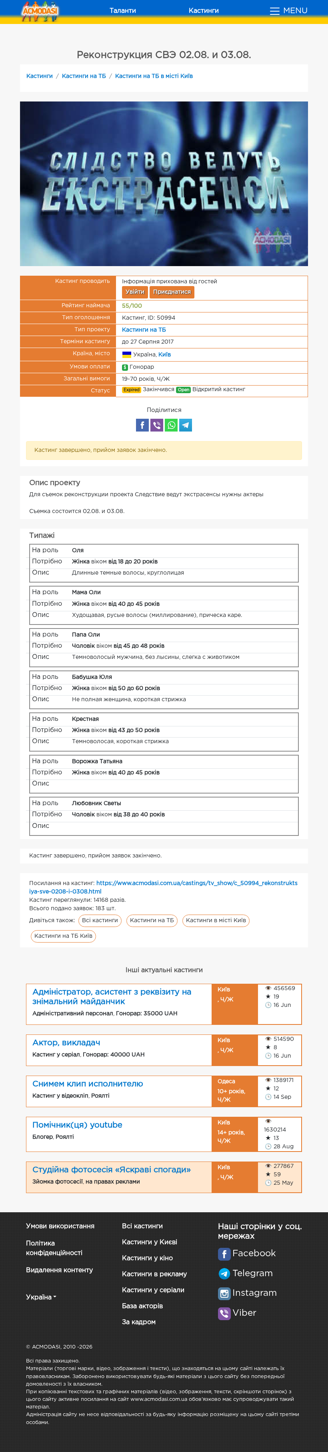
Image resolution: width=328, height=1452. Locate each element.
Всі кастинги (100, 920)
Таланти (123, 11)
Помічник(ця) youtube (77, 1125)
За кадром (139, 1322)
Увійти (135, 292)
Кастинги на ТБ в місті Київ (154, 76)
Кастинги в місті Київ (216, 920)
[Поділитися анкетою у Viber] (156, 425)
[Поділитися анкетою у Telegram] (185, 425)
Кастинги (204, 11)
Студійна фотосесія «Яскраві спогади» (111, 1170)
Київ (164, 354)
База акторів (142, 1306)
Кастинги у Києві (149, 1242)
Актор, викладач (66, 1042)
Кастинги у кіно (147, 1258)
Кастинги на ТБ (84, 76)
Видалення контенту (59, 1270)
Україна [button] (39, 1298)
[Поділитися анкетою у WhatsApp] (171, 425)
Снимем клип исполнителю (87, 1084)
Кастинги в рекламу (154, 1274)
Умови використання (60, 1226)
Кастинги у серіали (153, 1290)
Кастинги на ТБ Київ (63, 936)
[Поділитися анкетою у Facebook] (142, 425)
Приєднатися (172, 292)
